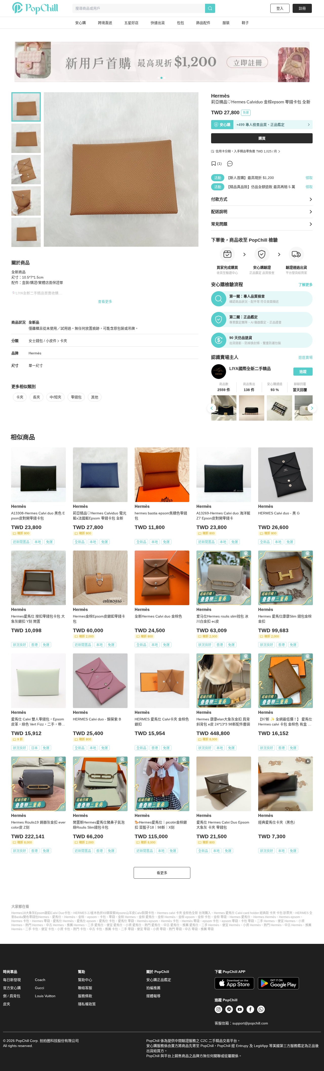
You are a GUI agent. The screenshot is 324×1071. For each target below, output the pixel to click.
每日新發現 (12, 980)
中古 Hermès (293, 925)
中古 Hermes (55, 925)
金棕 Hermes (127, 917)
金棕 (81, 917)
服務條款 (85, 996)
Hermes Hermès (264, 917)
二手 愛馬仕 (96, 925)
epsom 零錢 (230, 921)
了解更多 (305, 285)
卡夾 (63, 341)
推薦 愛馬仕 (190, 925)
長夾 (36, 397)
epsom (92, 917)
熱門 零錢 (175, 929)
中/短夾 (55, 397)
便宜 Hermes (286, 921)
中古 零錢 (191, 929)
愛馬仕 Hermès (63, 921)
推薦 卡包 (111, 929)
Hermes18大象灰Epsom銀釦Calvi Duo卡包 (40, 913)
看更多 (162, 873)
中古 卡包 (95, 929)
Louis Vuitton (45, 996)
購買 (262, 138)
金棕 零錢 (220, 917)
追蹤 (303, 372)
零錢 (112, 917)
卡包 (103, 917)
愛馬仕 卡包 (107, 921)
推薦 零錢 (207, 929)
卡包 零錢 (247, 921)
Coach (40, 980)
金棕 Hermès (166, 917)
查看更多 (105, 302)
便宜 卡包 (47, 929)
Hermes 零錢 (41, 921)
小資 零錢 (159, 929)
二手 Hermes (266, 921)
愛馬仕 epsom (86, 921)
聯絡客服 (85, 988)
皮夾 (6, 1004)
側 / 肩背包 (11, 996)
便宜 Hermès (231, 925)
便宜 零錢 (143, 929)
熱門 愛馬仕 (152, 925)
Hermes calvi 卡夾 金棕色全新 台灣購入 (184, 913)
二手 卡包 (31, 929)
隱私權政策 (87, 1004)
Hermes (43, 917)
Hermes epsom (289, 917)
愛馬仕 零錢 (126, 921)
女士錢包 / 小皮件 (42, 341)
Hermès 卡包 (170, 921)
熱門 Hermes (34, 925)
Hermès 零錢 (190, 921)
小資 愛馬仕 (133, 925)
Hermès (35, 353)
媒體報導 (153, 996)
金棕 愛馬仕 (147, 917)
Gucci (39, 988)
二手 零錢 (127, 929)
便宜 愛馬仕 (115, 925)
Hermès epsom (147, 921)
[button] (224, 387)
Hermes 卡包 (20, 921)
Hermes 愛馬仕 (240, 917)
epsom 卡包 (210, 921)
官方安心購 (12, 988)
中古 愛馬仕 (171, 925)
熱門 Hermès (272, 925)
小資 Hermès (252, 925)
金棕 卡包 (204, 917)
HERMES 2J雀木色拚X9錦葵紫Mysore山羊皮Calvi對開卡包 (113, 913)
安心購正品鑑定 (158, 980)
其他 (94, 397)
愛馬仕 (56, 917)
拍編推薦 (153, 988)
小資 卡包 (63, 929)
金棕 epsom (186, 917)
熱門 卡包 (79, 929)
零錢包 (76, 397)
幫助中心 (85, 980)
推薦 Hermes (76, 925)
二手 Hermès (210, 925)
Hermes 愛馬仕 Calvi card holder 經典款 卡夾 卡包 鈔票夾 (253, 913)
